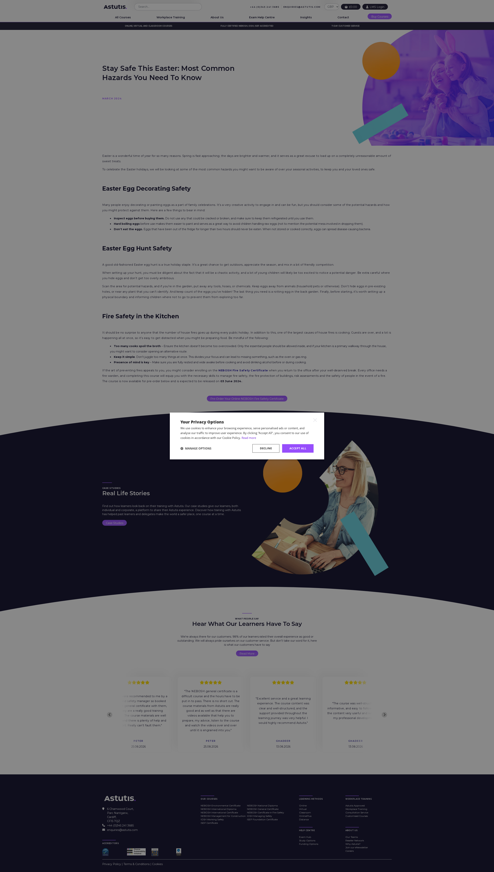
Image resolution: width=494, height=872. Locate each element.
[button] (195, 448)
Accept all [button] (297, 448)
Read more (249, 438)
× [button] (315, 420)
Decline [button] (266, 448)
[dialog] (247, 435)
